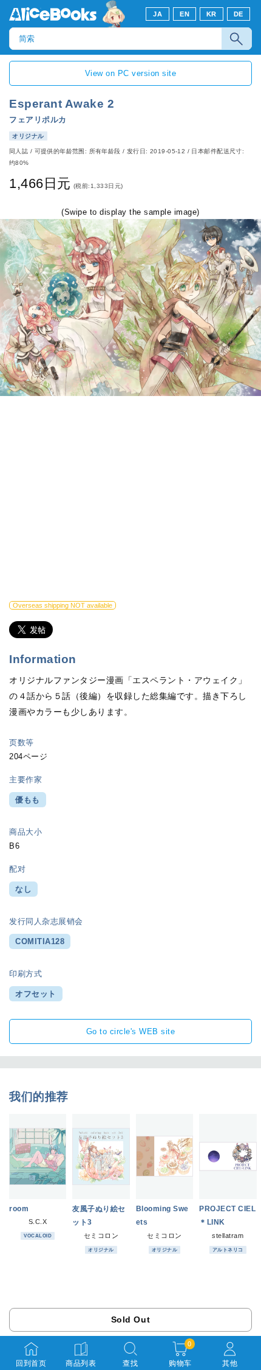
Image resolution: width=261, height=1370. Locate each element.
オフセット (35, 993)
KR (211, 14)
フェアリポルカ (38, 119)
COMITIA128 (39, 941)
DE (238, 14)
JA (157, 14)
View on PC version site (131, 73)
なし (23, 889)
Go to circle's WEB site (130, 1031)
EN (184, 14)
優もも (27, 799)
